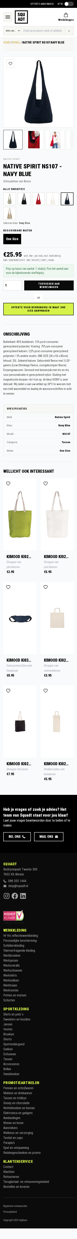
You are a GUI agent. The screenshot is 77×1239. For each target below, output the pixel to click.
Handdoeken (11, 1074)
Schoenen (9, 1054)
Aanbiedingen (11, 1118)
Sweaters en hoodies (16, 1019)
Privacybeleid (10, 1211)
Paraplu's (9, 1143)
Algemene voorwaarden (15, 1206)
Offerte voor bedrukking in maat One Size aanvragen (38, 309)
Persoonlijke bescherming (20, 941)
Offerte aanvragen (42, 3)
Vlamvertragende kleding (19, 951)
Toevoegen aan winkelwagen (49, 285)
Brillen (7, 1069)
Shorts (7, 1039)
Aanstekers (10, 1128)
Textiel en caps (13, 1138)
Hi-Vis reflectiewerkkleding (20, 936)
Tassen (7, 1059)
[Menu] (7, 17)
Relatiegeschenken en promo (22, 1153)
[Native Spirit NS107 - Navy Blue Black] (24, 198)
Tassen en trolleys (14, 1098)
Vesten (7, 1029)
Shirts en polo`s (13, 1014)
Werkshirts (10, 975)
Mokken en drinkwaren (17, 1093)
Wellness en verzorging (18, 1133)
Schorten (9, 1000)
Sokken (8, 1049)
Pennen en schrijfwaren (18, 1088)
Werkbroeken (11, 955)
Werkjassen (10, 960)
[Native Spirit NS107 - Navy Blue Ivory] (52, 198)
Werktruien (10, 985)
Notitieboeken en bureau (19, 1108)
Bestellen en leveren (16, 1187)
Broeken (8, 1034)
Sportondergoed (13, 1044)
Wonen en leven (13, 1123)
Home (6, 42)
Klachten (8, 1172)
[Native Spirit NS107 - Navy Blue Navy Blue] (67, 198)
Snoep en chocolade (16, 1103)
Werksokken (11, 980)
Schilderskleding (13, 946)
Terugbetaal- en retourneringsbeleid (26, 1182)
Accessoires (11, 1064)
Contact (8, 1167)
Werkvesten (10, 990)
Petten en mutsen (14, 995)
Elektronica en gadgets (18, 1113)
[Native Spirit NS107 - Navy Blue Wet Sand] (9, 213)
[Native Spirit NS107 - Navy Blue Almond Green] (9, 198)
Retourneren (11, 1177)
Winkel (16, 42)
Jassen (7, 1024)
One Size (12, 239)
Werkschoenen (12, 970)
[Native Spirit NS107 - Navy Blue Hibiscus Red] (38, 198)
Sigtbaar (23, 1220)
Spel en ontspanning (16, 1148)
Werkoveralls (11, 965)
